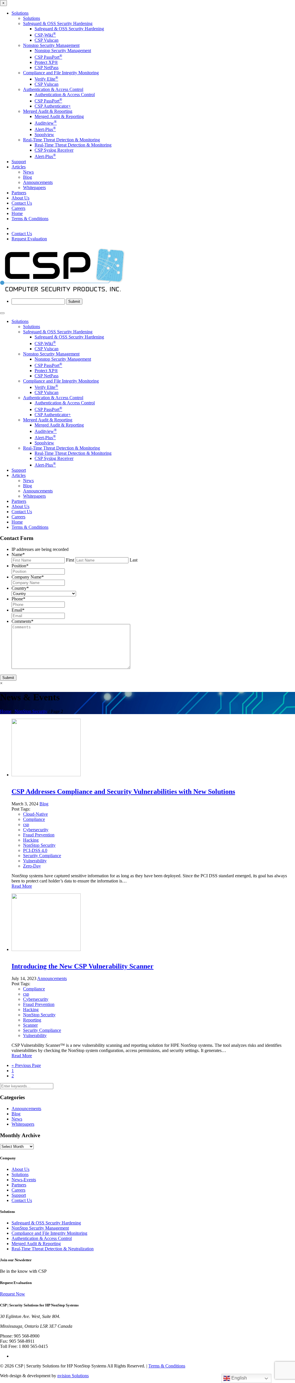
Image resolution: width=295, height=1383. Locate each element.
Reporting (32, 1019)
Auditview (46, 123)
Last (133, 560)
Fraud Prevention (38, 834)
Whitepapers (34, 187)
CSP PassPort (48, 57)
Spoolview (44, 134)
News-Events (24, 1179)
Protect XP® (46, 62)
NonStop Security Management (40, 1228)
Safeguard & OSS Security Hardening (57, 23)
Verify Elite (46, 79)
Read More (22, 886)
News (28, 172)
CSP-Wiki (45, 35)
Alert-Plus (45, 129)
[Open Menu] (2, 313)
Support (19, 161)
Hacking (31, 840)
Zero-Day (32, 865)
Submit (8, 678)
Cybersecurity (35, 829)
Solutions (20, 13)
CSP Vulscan (46, 40)
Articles (19, 166)
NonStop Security (31, 711)
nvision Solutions (73, 1375)
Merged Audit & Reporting (47, 111)
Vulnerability (35, 860)
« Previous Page (26, 1065)
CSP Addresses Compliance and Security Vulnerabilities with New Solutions (123, 791)
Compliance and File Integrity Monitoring (61, 72)
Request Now (12, 1293)
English (238, 1378)
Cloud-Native (35, 814)
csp (26, 824)
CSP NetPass (46, 67)
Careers (18, 208)
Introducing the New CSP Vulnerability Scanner (83, 966)
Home (17, 213)
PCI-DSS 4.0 (35, 850)
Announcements (38, 182)
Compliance (34, 819)
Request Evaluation (29, 238)
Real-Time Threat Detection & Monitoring (61, 139)
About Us (20, 197)
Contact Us (22, 203)
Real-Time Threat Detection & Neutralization (53, 1248)
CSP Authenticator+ (53, 106)
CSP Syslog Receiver (54, 150)
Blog (27, 177)
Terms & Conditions (30, 218)
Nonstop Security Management (51, 45)
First (70, 560)
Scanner (30, 1025)
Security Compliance (42, 855)
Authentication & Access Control (53, 89)
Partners (19, 192)
